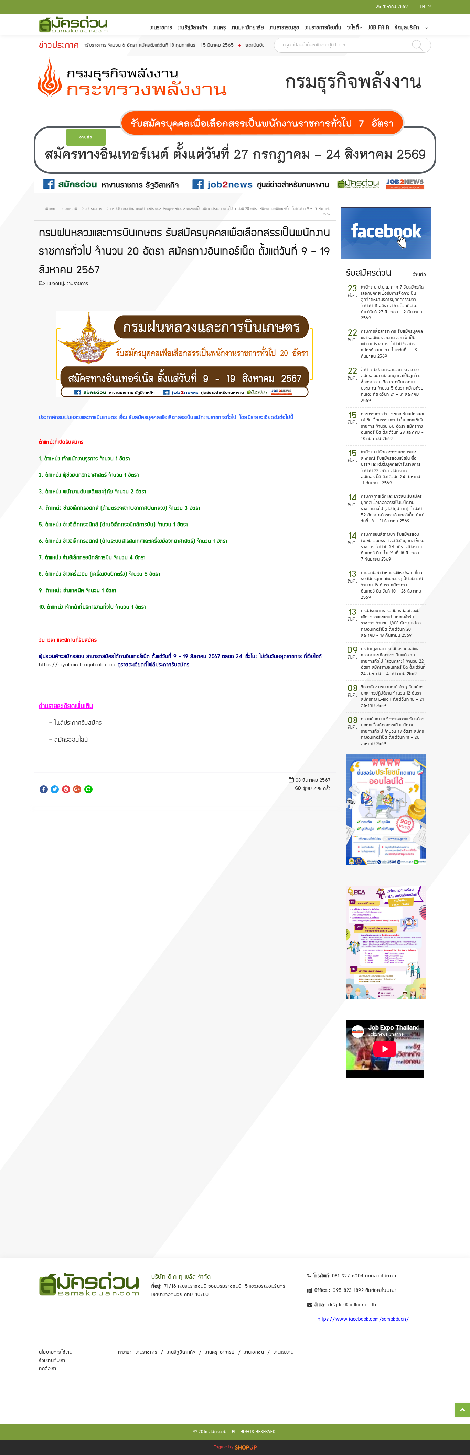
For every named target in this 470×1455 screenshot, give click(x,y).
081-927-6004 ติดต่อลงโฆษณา (364, 1276)
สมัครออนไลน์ (71, 740)
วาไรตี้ (353, 27)
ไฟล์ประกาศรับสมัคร (78, 723)
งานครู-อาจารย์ (220, 1352)
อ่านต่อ (86, 137)
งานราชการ (161, 27)
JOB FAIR (378, 27)
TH (423, 6)
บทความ (71, 209)
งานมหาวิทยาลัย (247, 27)
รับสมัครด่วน (369, 273)
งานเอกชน (254, 1352)
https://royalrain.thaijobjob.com (77, 665)
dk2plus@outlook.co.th (352, 1305)
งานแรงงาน (284, 1352)
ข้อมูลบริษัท (407, 27)
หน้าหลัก (50, 209)
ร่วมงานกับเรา (52, 1360)
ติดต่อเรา (47, 1369)
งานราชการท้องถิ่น (323, 27)
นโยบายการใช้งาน (55, 1352)
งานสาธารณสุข (284, 27)
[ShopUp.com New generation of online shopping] (246, 1447)
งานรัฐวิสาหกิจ (192, 27)
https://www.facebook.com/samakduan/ (363, 1319)
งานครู (219, 27)
